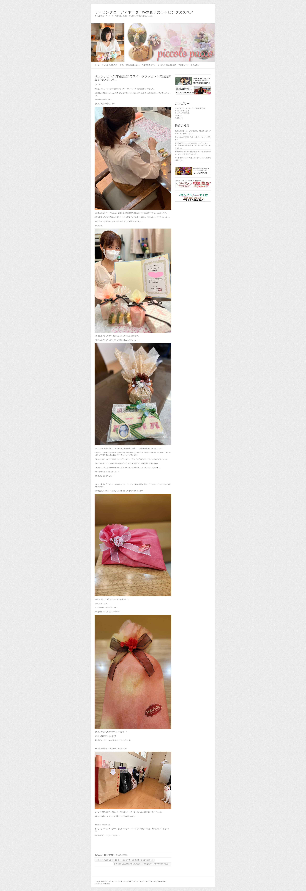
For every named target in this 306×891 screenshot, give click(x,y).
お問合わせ (195, 65)
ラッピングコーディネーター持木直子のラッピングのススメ (144, 12)
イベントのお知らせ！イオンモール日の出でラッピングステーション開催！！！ (124, 860)
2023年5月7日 (109, 855)
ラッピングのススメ (109, 65)
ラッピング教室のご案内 (167, 65)
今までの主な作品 (148, 65)
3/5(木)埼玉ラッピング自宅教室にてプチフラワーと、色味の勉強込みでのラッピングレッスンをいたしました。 (193, 145)
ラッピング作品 (180, 111)
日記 (176, 115)
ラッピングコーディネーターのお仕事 (188, 108)
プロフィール (183, 65)
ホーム (97, 65)
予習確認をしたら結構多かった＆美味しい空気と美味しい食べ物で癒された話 (142, 864)
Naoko (99, 855)
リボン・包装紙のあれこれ (129, 65)
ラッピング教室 (121, 855)
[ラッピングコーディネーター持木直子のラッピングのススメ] (153, 24)
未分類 (177, 118)
